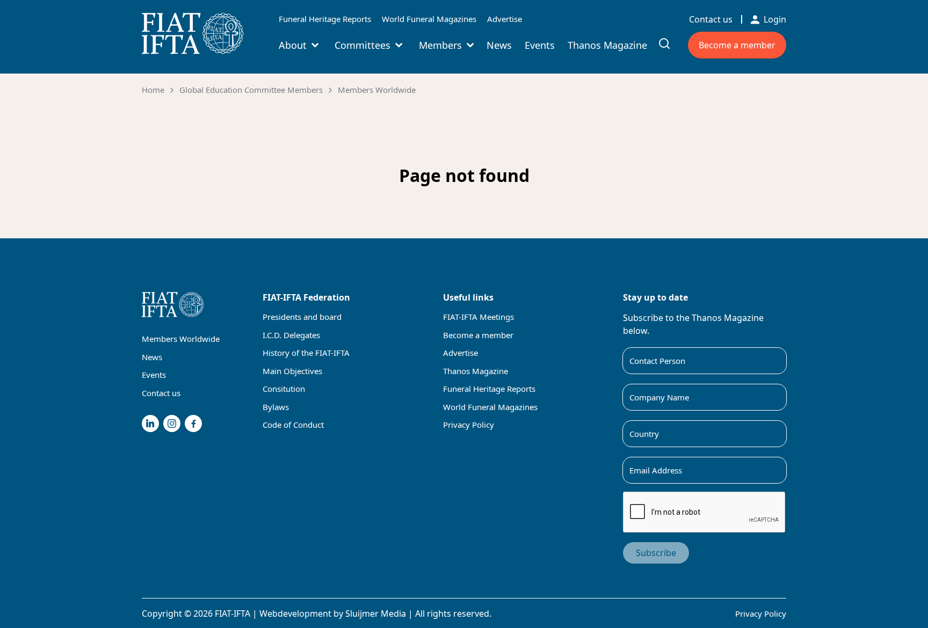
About (293, 45)
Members (440, 45)
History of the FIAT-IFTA (306, 352)
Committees (362, 45)
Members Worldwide (377, 89)
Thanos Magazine (607, 45)
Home (153, 89)
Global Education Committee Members (251, 89)
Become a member (737, 45)
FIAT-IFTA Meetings (478, 316)
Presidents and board (302, 316)
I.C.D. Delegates (291, 335)
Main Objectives (292, 371)
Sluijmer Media (375, 613)
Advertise (504, 18)
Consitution (284, 388)
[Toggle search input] (664, 43)
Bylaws (276, 406)
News (499, 45)
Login (775, 19)
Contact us (711, 19)
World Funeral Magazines (429, 18)
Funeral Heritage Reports (325, 18)
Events (540, 45)
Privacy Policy (468, 424)
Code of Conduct (293, 424)
